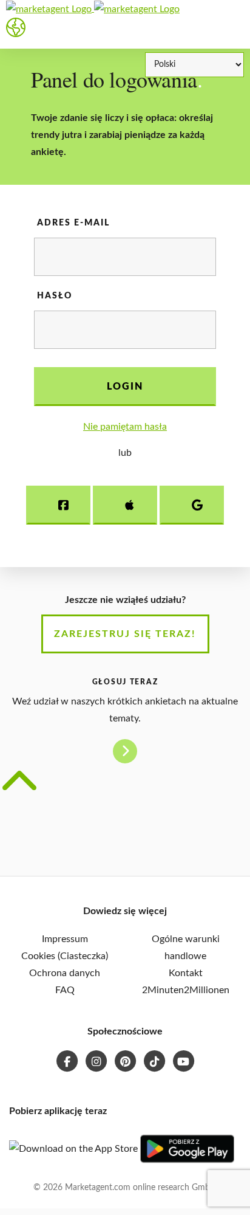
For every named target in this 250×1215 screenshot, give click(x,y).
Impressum (65, 939)
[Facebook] (58, 505)
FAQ (65, 990)
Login (125, 386)
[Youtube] (183, 1059)
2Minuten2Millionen (185, 990)
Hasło (54, 296)
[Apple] (125, 505)
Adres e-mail (73, 223)
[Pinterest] (126, 1059)
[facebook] (68, 1059)
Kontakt (186, 973)
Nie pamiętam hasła (125, 427)
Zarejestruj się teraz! (125, 634)
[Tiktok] (155, 1059)
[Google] (192, 505)
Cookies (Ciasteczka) (64, 956)
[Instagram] (97, 1059)
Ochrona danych (64, 973)
